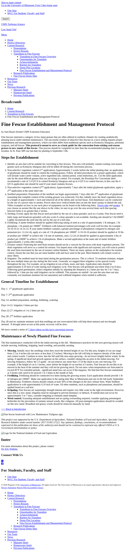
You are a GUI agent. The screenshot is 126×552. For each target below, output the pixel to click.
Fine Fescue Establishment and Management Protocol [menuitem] (46, 70)
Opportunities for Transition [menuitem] (33, 59)
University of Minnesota (30, 485)
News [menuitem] (10, 84)
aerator (116, 205)
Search (5, 19)
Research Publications (24, 526)
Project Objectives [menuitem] (16, 42)
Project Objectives (16, 495)
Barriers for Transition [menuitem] (30, 65)
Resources (12, 531)
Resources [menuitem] (12, 78)
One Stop (12, 10)
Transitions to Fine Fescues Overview (38, 509)
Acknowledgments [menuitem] (29, 62)
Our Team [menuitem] (12, 81)
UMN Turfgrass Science (13, 24)
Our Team (12, 534)
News (10, 537)
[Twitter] (63, 461)
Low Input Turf (8, 29)
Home (10, 108)
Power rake (102, 205)
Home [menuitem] (10, 40)
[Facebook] (63, 463)
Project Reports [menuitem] (21, 51)
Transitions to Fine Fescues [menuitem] (27, 53)
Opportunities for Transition (33, 512)
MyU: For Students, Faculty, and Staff (25, 13)
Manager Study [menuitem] (21, 89)
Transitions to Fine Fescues (20, 114)
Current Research (15, 111)
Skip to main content (11, 2)
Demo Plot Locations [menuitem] (30, 67)
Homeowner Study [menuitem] (23, 92)
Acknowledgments (29, 515)
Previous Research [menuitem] (16, 87)
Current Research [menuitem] (15, 45)
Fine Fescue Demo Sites (25, 528)
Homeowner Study (23, 545)
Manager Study (21, 542)
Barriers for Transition (30, 517)
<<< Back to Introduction (13, 409)
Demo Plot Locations (30, 520)
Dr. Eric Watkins (9, 449)
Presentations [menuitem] (20, 48)
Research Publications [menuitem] (24, 73)
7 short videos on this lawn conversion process (50, 329)
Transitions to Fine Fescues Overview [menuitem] (38, 56)
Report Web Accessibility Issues (30, 487)
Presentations (20, 501)
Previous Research (16, 539)
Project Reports (21, 503)
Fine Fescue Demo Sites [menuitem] (25, 76)
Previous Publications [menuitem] (24, 95)
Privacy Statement (8, 487)
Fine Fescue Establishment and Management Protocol (46, 523)
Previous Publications (24, 548)
